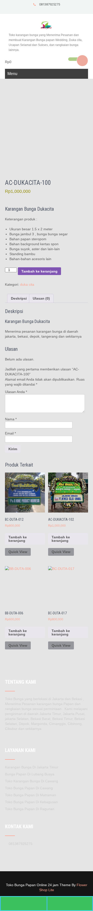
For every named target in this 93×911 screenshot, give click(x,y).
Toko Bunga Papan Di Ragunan (29, 809)
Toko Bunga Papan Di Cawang (29, 788)
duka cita (27, 284)
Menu (12, 74)
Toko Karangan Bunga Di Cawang (31, 781)
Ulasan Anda (16, 392)
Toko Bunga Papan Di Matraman (30, 795)
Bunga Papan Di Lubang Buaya (29, 774)
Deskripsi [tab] (19, 298)
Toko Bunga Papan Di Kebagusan (31, 802)
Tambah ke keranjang (39, 271)
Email (10, 433)
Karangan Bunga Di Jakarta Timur (31, 767)
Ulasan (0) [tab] (41, 298)
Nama (11, 419)
